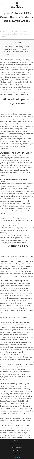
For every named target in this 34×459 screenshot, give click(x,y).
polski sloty (28, 425)
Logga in (17, 457)
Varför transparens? (17, 444)
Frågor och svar (17, 450)
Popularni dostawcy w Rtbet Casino (16, 52)
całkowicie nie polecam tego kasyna (16, 47)
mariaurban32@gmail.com (9, 34)
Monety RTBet (9, 54)
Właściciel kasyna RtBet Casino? (15, 49)
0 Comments (24, 34)
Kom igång (17, 440)
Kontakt (17, 454)
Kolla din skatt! (17, 447)
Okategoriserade (20, 31)
